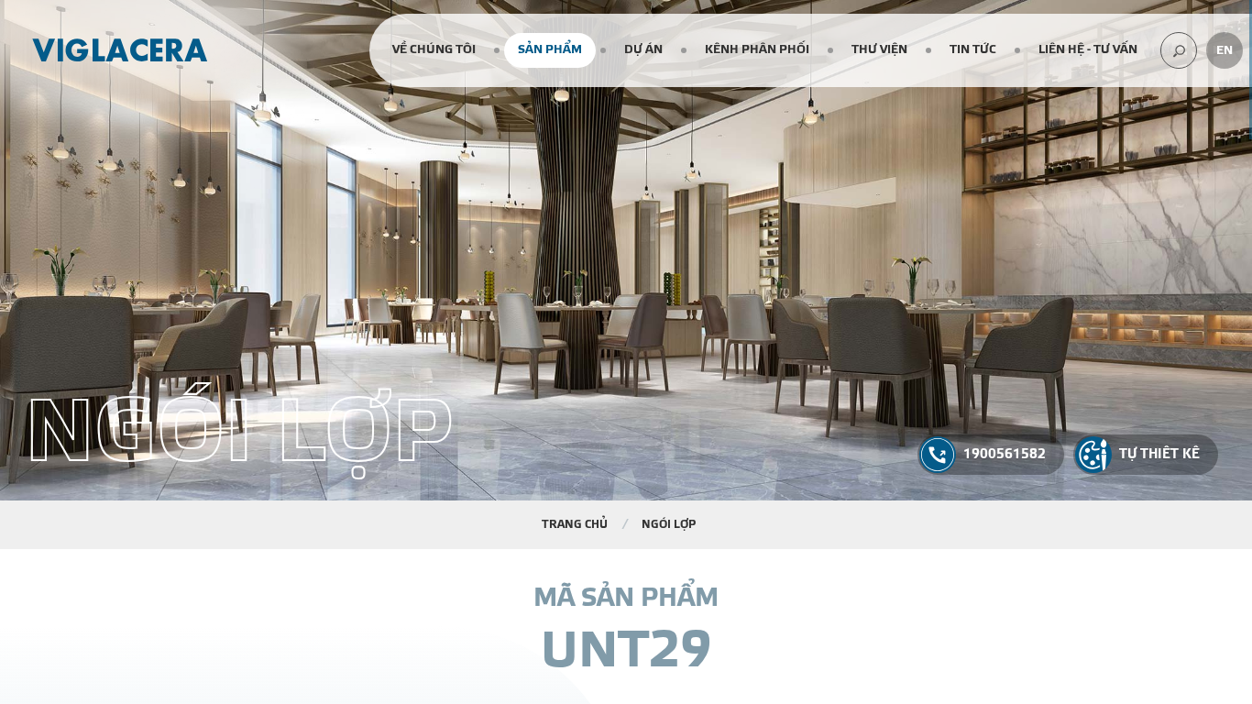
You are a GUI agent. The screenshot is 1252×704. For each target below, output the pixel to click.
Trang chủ (575, 524)
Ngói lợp (669, 524)
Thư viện (879, 49)
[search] (1178, 50)
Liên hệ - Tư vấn (1087, 49)
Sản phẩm (550, 49)
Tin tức (973, 49)
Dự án (643, 49)
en (1224, 50)
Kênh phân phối (757, 49)
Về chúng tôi (434, 49)
